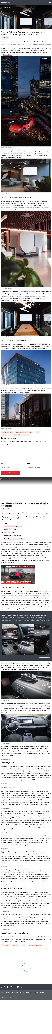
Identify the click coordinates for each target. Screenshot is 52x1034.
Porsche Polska (7, 55)
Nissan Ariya (5, 999)
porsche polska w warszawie (20, 434)
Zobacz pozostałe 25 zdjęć (44, 657)
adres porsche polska (7, 432)
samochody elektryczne (35, 999)
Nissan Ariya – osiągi (10, 529)
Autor (2, 463)
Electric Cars (15, 999)
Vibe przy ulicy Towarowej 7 (40, 344)
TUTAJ (21, 591)
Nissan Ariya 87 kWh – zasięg (12, 535)
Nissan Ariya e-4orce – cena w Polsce (14, 539)
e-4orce (23, 999)
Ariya (35, 793)
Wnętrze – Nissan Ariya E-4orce (13, 526)
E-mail (28, 463)
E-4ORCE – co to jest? (10, 532)
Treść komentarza (5, 444)
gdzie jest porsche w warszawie (24, 432)
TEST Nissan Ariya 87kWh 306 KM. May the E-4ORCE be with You (24, 615)
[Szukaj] (47, 2)
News (37, 432)
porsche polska (5, 434)
